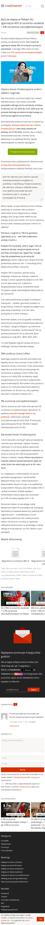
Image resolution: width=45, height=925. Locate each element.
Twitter (4, 896)
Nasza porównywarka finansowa (14, 881)
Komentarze (7, 704)
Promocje (5, 847)
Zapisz (33, 689)
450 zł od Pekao (25, 568)
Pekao (24, 575)
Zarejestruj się (20, 777)
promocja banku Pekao (10, 578)
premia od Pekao (35, 575)
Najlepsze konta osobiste (11, 862)
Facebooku (15, 669)
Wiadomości (6, 844)
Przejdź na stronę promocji (22, 151)
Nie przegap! (7, 587)
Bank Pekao (24, 572)
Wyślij (22, 769)
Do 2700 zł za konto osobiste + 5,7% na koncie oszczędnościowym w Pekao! (15, 610)
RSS (2, 903)
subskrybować (25, 786)
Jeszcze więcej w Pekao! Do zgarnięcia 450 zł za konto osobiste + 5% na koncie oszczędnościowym (22, 23)
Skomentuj (6, 734)
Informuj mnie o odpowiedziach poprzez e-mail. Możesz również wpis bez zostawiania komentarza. (21, 786)
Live (13, 5)
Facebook (5, 893)
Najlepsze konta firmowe (11, 865)
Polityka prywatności (9, 909)
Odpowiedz (14, 726)
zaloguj (33, 777)
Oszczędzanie (6, 850)
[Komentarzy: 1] (42, 32)
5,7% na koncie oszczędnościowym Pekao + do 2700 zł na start (14, 822)
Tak (40, 919)
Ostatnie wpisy (8, 798)
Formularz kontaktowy (10, 900)
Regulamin (5, 906)
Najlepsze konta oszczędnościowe (15, 875)
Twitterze (6, 674)
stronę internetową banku (13, 165)
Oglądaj (19, 674)
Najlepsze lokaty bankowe (12, 872)
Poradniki (5, 840)
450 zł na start (11, 568)
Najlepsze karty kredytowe (12, 868)
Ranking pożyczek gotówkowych (14, 878)
